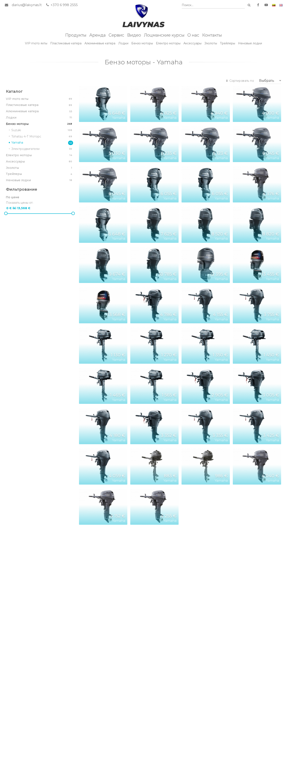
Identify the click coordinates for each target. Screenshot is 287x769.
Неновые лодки (250, 43)
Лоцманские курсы (164, 35)
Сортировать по (241, 80)
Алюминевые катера (99, 43)
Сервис (116, 35)
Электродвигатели (41, 149)
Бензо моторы (142, 43)
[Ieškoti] (249, 5)
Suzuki (41, 130)
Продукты (75, 35)
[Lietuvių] (274, 4)
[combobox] (213, 5)
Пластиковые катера (66, 43)
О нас (193, 35)
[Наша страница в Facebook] (258, 4)
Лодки (123, 43)
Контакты (212, 35)
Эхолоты (210, 43)
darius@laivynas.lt (27, 5)
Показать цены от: (19, 203)
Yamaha (41, 142)
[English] (281, 4)
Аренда (97, 35)
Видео (134, 35)
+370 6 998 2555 (64, 5)
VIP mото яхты (36, 43)
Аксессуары (192, 43)
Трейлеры (227, 43)
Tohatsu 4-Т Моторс (41, 136)
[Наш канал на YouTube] (266, 4)
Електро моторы (168, 43)
